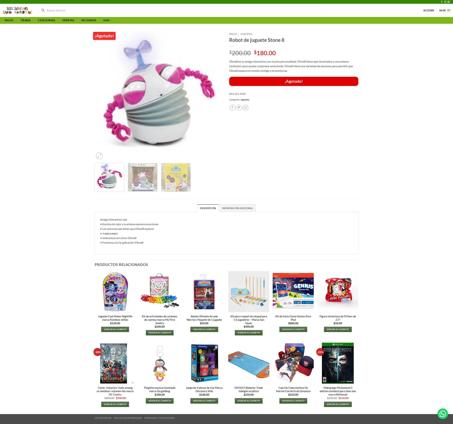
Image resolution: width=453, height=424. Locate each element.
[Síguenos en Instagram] (445, 2)
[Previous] (102, 95)
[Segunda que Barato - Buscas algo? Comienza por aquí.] (17, 10)
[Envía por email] (245, 108)
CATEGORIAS (46, 20)
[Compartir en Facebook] (233, 108)
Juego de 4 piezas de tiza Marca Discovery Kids (204, 389)
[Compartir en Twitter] (239, 108)
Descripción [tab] (208, 208)
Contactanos (103, 418)
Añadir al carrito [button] (115, 329)
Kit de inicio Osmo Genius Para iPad (293, 318)
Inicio (233, 33)
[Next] (217, 95)
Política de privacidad (128, 418)
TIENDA (26, 20)
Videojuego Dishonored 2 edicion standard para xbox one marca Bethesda (338, 391)
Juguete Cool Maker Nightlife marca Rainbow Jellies (115, 318)
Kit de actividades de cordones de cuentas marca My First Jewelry (159, 320)
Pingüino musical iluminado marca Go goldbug (159, 389)
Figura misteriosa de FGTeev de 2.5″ (338, 318)
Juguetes (246, 33)
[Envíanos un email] (449, 2)
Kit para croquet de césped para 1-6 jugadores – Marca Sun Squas (248, 320)
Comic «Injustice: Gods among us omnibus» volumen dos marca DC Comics (115, 391)
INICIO (9, 20)
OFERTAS (68, 20)
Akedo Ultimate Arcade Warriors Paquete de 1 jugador (204, 318)
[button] (428, 10)
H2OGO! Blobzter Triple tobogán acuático (248, 389)
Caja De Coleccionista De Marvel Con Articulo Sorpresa (293, 389)
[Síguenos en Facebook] (442, 2)
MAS (106, 20)
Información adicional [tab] (237, 208)
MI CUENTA (88, 20)
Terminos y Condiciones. (159, 418)
